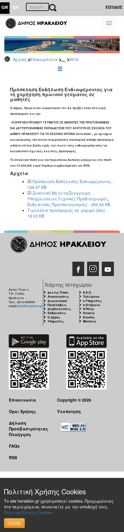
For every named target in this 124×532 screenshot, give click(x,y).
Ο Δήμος (54, 317)
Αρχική (20, 59)
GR (4, 7)
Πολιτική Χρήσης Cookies (28, 512)
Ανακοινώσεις (58, 296)
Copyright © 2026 (74, 400)
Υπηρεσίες (56, 321)
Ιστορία (89, 313)
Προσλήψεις (57, 305)
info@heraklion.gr (29, 306)
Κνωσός (89, 317)
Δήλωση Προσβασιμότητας (28, 425)
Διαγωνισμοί (57, 301)
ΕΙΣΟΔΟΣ (114, 7)
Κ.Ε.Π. (87, 292)
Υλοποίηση (69, 411)
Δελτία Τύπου (58, 292)
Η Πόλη (88, 309)
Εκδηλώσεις (57, 313)
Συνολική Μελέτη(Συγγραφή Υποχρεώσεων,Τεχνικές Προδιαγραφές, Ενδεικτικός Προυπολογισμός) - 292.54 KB (68, 198)
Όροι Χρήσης (22, 411)
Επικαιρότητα (44, 59)
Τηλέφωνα (91, 296)
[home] (39, 26)
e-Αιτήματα (91, 305)
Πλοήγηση (20, 434)
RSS (13, 457)
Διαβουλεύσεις (59, 309)
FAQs (14, 446)
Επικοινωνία (22, 400)
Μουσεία (89, 321)
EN (15, 7)
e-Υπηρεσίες (92, 301)
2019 (73, 59)
